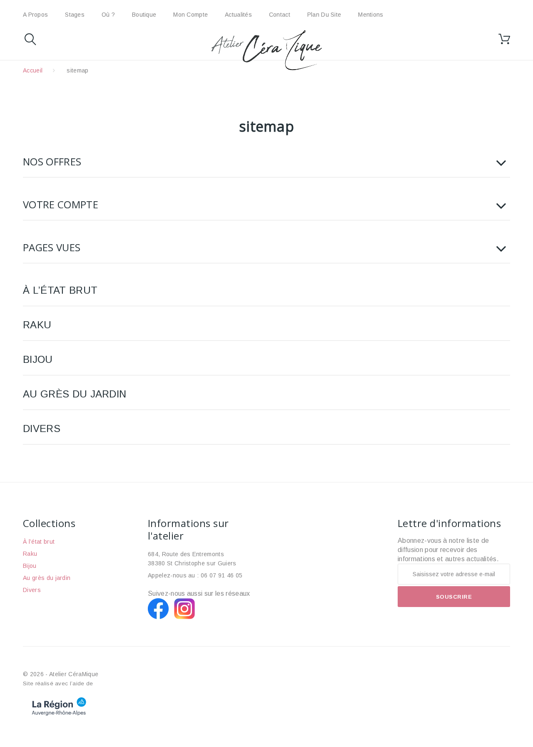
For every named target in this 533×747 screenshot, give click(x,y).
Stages (75, 14)
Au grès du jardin (74, 394)
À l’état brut (60, 290)
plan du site (324, 14)
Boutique (144, 14)
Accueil (32, 70)
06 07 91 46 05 (221, 575)
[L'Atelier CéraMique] (266, 50)
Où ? (108, 14)
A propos (35, 14)
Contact (279, 14)
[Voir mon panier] (504, 39)
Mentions (370, 14)
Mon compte (190, 14)
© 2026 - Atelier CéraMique (60, 674)
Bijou (38, 359)
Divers (41, 428)
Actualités (238, 14)
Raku (37, 324)
